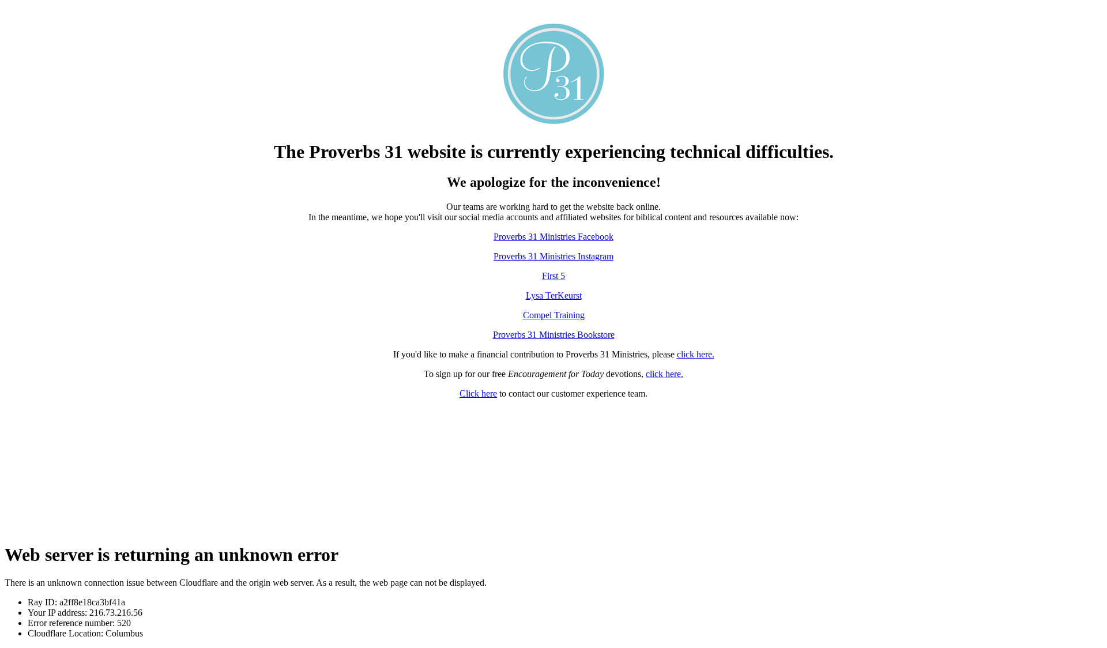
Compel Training (554, 315)
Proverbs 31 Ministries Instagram (553, 256)
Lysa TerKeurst (554, 295)
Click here (478, 393)
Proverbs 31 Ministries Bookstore (554, 335)
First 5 (553, 276)
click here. (695, 354)
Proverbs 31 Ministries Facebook (553, 237)
